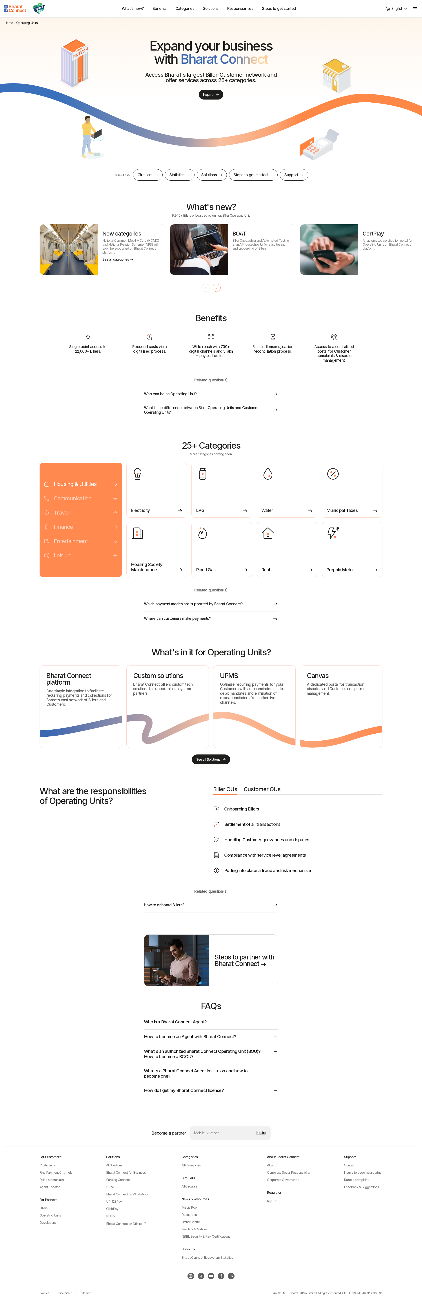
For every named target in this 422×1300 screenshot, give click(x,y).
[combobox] (396, 8)
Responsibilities (240, 8)
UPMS (110, 1187)
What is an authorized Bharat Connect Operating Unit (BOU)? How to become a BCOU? (202, 1054)
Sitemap (86, 1293)
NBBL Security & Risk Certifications (206, 1236)
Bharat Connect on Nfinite (126, 1224)
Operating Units (50, 1215)
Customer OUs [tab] (262, 789)
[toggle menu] (415, 9)
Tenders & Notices (195, 1229)
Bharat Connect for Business (126, 1172)
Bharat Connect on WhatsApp (126, 1194)
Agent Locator (50, 1187)
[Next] (217, 288)
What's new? (133, 8)
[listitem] (102, 249)
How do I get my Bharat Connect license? (184, 1090)
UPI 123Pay (114, 1201)
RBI (272, 1201)
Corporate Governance (283, 1180)
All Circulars (189, 1186)
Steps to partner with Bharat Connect (244, 960)
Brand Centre (191, 1222)
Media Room (191, 1207)
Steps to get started (279, 8)
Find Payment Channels (56, 1172)
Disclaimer (65, 1293)
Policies (44, 1293)
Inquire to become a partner (363, 1172)
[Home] (15, 9)
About (271, 1165)
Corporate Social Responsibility (288, 1172)
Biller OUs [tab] (225, 789)
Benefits (160, 8)
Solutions (210, 8)
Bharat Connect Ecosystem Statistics (207, 1257)
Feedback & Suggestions (361, 1187)
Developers (48, 1222)
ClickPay (112, 1209)
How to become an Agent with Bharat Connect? (190, 1036)
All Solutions (114, 1165)
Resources (189, 1215)
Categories (184, 8)
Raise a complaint (52, 1180)
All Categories (191, 1165)
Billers (44, 1208)
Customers (47, 1165)
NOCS (110, 1216)
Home (8, 23)
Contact (349, 1165)
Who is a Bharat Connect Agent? (175, 1021)
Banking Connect (118, 1180)
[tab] (81, 484)
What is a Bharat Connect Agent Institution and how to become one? (196, 1073)
